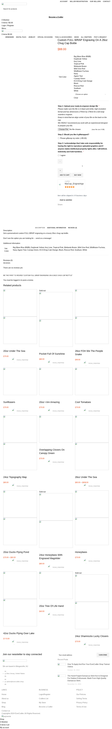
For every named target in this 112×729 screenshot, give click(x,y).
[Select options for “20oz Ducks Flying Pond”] (6, 547)
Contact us (6, 711)
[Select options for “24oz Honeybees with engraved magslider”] (42, 550)
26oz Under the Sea (86, 477)
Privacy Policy (81, 703)
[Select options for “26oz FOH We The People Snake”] (77, 346)
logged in (17, 280)
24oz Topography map (15, 477)
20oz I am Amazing (49, 402)
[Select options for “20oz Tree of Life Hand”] (42, 601)
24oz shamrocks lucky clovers (91, 636)
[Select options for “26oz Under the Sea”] (77, 473)
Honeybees (81, 552)
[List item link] (28, 679)
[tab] (40, 228)
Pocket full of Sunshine (52, 353)
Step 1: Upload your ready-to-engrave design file (78, 106)
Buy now (77, 175)
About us (5, 698)
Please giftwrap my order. (73, 138)
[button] (77, 398)
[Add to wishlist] (18, 346)
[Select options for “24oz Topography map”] (6, 473)
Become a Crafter (45, 707)
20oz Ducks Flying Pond (16, 552)
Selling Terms (81, 698)
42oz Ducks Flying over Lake (18, 633)
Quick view (12, 346)
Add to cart (64, 175)
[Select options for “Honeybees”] (77, 547)
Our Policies (81, 694)
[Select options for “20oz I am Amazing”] (42, 398)
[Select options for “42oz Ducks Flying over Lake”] (6, 629)
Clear (76, 98)
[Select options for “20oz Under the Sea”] (6, 346)
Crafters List (43, 698)
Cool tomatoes (83, 402)
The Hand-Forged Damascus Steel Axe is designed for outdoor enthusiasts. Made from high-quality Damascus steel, (87, 678)
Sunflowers (9, 402)
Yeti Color (62, 77)
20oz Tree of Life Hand (51, 606)
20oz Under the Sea (14, 351)
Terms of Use (81, 707)
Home (4, 694)
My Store (42, 703)
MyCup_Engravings (74, 183)
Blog (3, 707)
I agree (63, 155)
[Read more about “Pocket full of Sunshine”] (42, 349)
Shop (4, 703)
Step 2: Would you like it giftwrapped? (73, 134)
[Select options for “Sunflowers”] (6, 398)
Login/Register (44, 694)
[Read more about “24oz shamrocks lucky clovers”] (77, 632)
